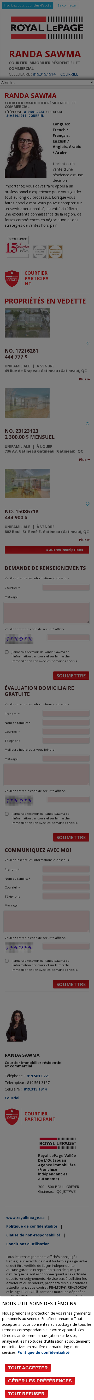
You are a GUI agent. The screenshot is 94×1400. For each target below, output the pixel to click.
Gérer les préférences (40, 1380)
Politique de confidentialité (43, 1352)
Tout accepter (28, 1367)
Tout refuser (26, 1393)
